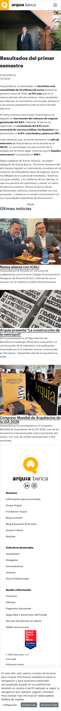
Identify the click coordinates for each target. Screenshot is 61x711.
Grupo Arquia (14, 505)
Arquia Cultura (14, 530)
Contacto (11, 595)
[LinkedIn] (27, 485)
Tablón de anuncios (17, 627)
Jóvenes (10, 572)
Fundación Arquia (16, 511)
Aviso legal (11, 659)
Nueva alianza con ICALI (19, 267)
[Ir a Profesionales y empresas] (24, 5)
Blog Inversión (14, 517)
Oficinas (10, 602)
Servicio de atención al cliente (23, 620)
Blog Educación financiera (21, 523)
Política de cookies (15, 664)
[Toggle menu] (55, 5)
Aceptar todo (29, 705)
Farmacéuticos (14, 566)
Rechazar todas (49, 705)
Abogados (12, 559)
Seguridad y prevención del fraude (26, 614)
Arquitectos (13, 553)
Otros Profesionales (17, 578)
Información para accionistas (23, 499)
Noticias (10, 536)
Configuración (10, 705)
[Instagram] (34, 485)
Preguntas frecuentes (18, 608)
